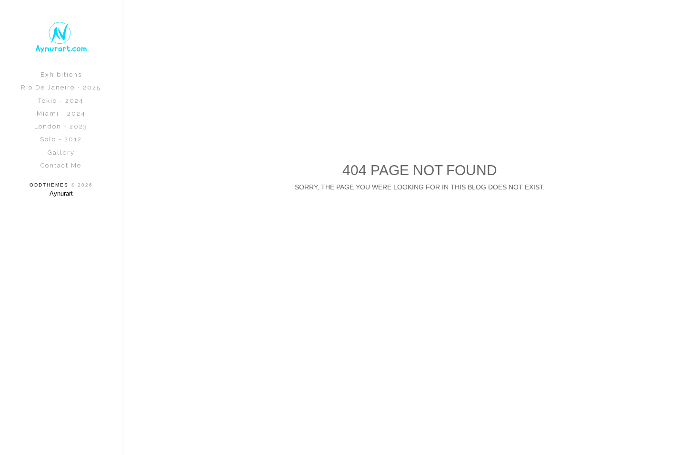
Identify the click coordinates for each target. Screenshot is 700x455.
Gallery (61, 152)
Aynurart (61, 193)
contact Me (60, 165)
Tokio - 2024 (61, 100)
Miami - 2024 (61, 113)
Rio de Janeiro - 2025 (61, 87)
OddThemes (49, 185)
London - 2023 (61, 126)
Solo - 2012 (61, 139)
